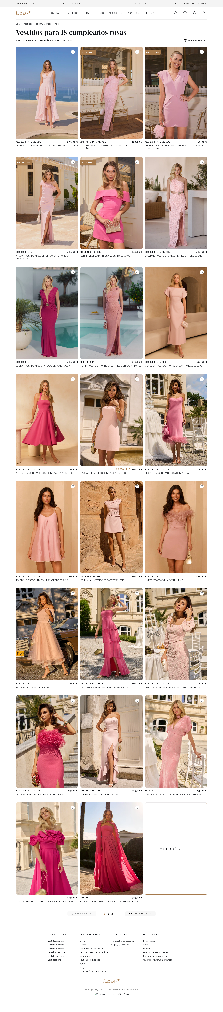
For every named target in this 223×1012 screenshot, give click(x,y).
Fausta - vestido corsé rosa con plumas (39, 794)
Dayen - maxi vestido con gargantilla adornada (173, 794)
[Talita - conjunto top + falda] (47, 634)
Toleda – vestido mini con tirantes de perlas (42, 580)
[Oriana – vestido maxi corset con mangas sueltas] (111, 848)
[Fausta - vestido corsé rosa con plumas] (47, 741)
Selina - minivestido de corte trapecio (102, 580)
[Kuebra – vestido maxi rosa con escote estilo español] (111, 93)
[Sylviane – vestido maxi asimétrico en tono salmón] (176, 203)
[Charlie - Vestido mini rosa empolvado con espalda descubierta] (176, 93)
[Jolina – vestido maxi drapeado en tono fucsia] (47, 313)
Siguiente (138, 914)
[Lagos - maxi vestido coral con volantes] (111, 634)
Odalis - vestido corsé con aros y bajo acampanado (46, 901)
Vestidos (28, 24)
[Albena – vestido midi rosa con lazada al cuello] (47, 420)
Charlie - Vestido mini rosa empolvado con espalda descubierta (174, 147)
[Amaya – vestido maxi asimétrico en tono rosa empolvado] (47, 203)
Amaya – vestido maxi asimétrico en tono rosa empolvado (42, 257)
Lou (18, 24)
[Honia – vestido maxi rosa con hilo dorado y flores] (111, 313)
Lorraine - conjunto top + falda (99, 794)
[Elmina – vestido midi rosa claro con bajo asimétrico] (47, 93)
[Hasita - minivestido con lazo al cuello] (111, 420)
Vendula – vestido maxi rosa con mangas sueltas (173, 366)
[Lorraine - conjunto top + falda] (111, 741)
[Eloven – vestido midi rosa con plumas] (176, 420)
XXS (18, 142)
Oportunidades (43, 24)
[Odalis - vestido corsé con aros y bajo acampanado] (47, 848)
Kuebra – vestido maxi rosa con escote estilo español (106, 147)
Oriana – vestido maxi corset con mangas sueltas (109, 901)
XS (22, 142)
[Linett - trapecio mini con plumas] (176, 527)
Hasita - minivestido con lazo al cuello (103, 473)
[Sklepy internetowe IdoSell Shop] (112, 994)
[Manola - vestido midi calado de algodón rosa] (176, 634)
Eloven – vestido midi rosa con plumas (167, 473)
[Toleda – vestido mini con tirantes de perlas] (47, 527)
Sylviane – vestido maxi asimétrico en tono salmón (174, 256)
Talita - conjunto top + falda (32, 687)
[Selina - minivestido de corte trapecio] (111, 527)
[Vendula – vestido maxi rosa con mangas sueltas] (176, 313)
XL (34, 142)
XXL (39, 142)
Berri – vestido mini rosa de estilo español (105, 256)
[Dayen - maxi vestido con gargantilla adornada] (176, 741)
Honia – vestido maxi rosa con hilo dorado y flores (110, 366)
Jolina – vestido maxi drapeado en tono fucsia (43, 366)
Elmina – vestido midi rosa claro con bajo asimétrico (47, 145)
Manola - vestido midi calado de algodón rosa (172, 687)
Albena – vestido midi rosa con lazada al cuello (44, 473)
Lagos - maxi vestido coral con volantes (104, 687)
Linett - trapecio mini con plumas (164, 580)
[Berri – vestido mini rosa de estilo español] (111, 203)
